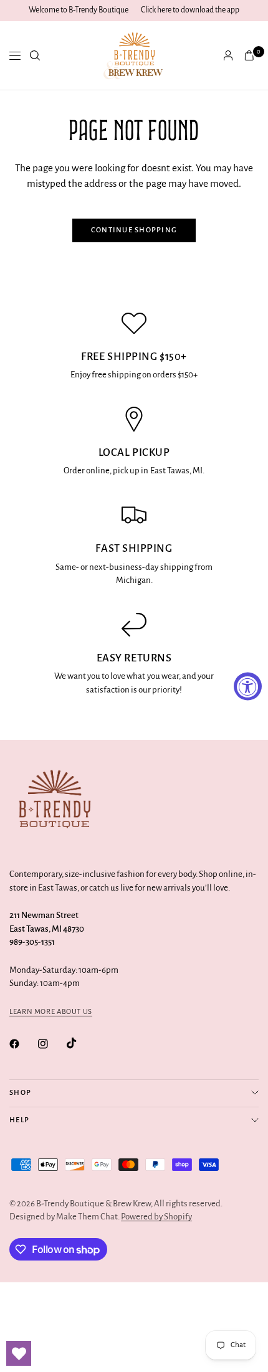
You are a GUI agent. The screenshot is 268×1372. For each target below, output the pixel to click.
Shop (20, 1093)
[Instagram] (51, 1043)
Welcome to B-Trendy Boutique (78, 10)
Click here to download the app (190, 10)
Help (19, 1120)
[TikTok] (80, 1043)
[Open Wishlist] (18, 1353)
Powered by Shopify (156, 1216)
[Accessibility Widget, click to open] (248, 686)
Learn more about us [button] (50, 1012)
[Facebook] (23, 1043)
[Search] (35, 55)
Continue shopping (134, 230)
